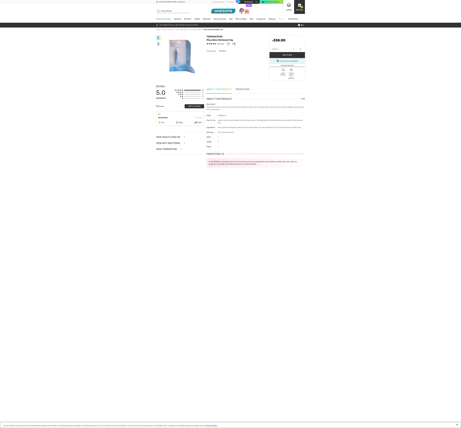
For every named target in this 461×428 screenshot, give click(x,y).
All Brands (292, 19)
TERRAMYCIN (214, 36)
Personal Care (220, 19)
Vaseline (177, 19)
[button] (299, 7)
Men (252, 19)
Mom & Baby (241, 19)
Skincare (207, 19)
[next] (281, 19)
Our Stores (230, 2)
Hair (231, 19)
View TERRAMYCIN (167, 149)
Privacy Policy (211, 425)
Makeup (272, 19)
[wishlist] (228, 44)
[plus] (300, 49)
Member (187, 19)
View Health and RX (168, 137)
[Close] (457, 424)
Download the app (218, 2)
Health (197, 19)
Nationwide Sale (163, 19)
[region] (230, 425)
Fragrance (261, 19)
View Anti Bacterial (168, 143)
